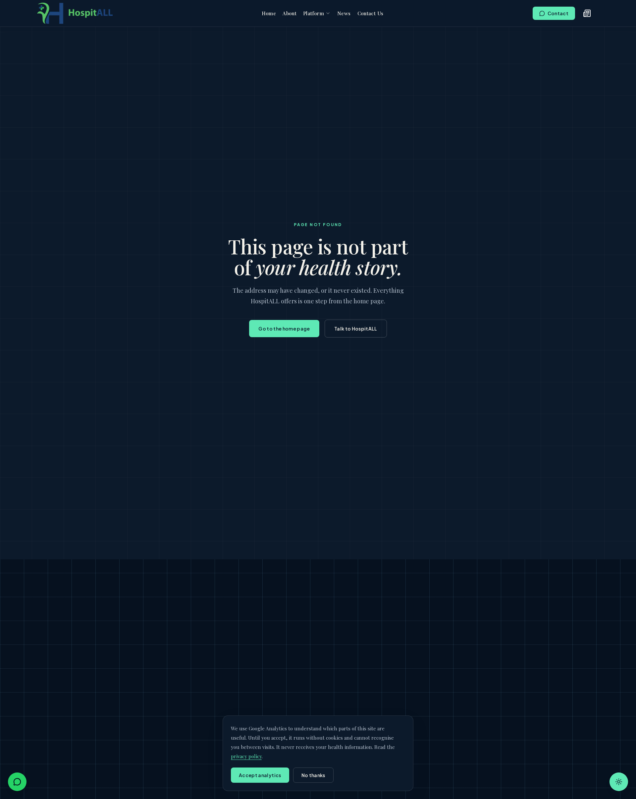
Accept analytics (260, 775)
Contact (558, 13)
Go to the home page (284, 329)
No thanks (313, 775)
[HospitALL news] (587, 13)
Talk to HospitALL (355, 329)
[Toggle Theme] (619, 781)
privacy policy (246, 756)
